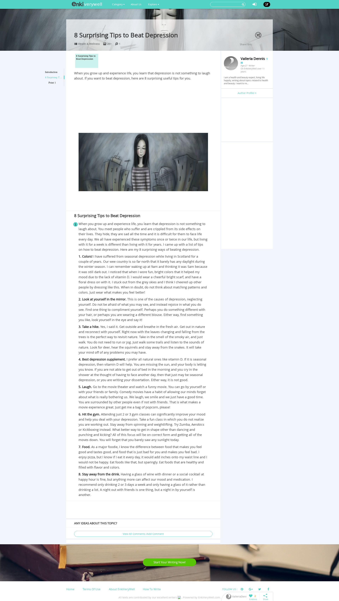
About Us (136, 4)
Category (117, 4)
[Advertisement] (143, 107)
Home (70, 589)
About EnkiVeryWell (122, 589)
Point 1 (52, 82)
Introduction (51, 72)
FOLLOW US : (229, 589)
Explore (153, 4)
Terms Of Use (91, 589)
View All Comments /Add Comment (143, 533)
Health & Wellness (89, 43)
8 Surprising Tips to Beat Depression (54, 77)
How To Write (152, 589)
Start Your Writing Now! (169, 562)
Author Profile (246, 93)
